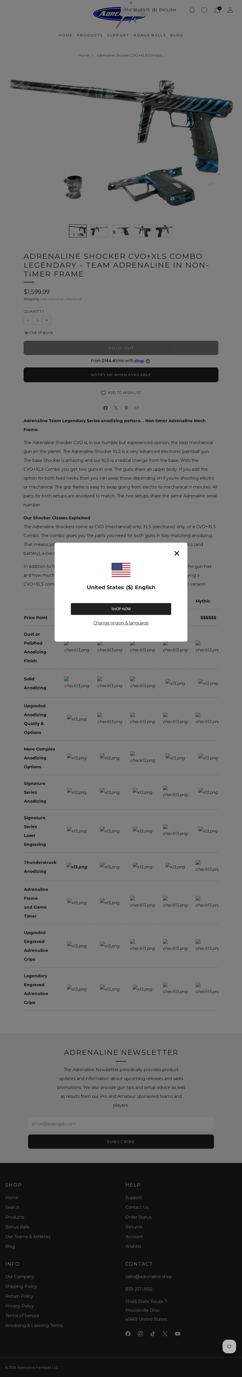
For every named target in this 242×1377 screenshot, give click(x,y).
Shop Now (121, 609)
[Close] (177, 553)
